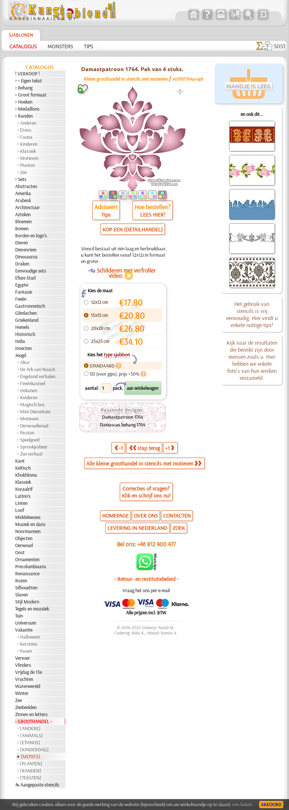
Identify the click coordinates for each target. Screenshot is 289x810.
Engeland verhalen (37, 376)
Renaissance (27, 573)
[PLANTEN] (31, 763)
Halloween (30, 637)
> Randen (24, 116)
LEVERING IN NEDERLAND (137, 527)
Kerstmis (28, 644)
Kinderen (28, 144)
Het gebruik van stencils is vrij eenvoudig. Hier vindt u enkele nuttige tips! (252, 314)
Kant (20, 461)
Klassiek (28, 151)
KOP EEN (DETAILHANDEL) (133, 229)
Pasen (26, 651)
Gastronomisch (30, 306)
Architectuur (27, 207)
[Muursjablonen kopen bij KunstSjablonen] (193, 19)
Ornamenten (27, 559)
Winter (22, 693)
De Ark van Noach (37, 369)
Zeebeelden (26, 707)
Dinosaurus (26, 256)
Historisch (25, 334)
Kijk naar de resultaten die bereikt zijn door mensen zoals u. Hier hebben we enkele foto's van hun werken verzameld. (252, 360)
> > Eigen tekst (28, 80)
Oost (20, 552)
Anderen (28, 123)
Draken (22, 263)
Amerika (23, 193)
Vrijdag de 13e (28, 672)
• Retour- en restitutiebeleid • (146, 578)
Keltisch (23, 468)
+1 (167, 447)
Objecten (23, 538)
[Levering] (234, 19)
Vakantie (23, 630)
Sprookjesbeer (34, 447)
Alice (24, 362)
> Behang (23, 87)
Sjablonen (21, 35)
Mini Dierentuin (35, 411)
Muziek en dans (30, 524)
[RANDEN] (30, 770)
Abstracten (26, 186)
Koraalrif (23, 489)
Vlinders (23, 665)
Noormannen (28, 531)
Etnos (25, 130)
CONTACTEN (177, 515)
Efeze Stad (25, 278)
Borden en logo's (31, 235)
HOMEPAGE (115, 515)
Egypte (21, 285)
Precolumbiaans (30, 566)
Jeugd (20, 355)
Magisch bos (32, 404)
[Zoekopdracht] (248, 19)
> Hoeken (23, 102)
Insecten (23, 348)
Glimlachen (26, 313)
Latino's (23, 496)
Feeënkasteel (32, 383)
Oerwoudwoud (34, 425)
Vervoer (22, 658)
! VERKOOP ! (27, 73)
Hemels (22, 327)
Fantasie (23, 292)
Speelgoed (29, 440)
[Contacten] (221, 19)
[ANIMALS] (31, 735)
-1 (121, 447)
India (20, 341)
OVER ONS (146, 515)
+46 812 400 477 (156, 543)
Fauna (26, 137)
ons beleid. (242, 804)
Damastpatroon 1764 (122, 417)
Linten (21, 503)
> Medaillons (27, 109)
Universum (25, 623)
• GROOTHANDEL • (33, 721)
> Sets (20, 179)
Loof (19, 510)
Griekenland (26, 320)
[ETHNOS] (30, 742)
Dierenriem (25, 249)
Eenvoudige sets (30, 271)
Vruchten (24, 679)
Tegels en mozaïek (32, 608)
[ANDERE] (30, 728)
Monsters (60, 46)
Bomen (22, 228)
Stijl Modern (27, 601)
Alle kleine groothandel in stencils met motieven (139, 463)
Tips (88, 46)
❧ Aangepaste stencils (37, 784)
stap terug (148, 447)
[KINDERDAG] (34, 749)
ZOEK (179, 527)
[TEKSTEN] (30, 777)
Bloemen (23, 221)
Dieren (21, 242)
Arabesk (23, 200)
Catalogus (23, 46)
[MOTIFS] (30, 756)
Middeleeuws (28, 517)
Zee (23, 172)
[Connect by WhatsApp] (146, 568)
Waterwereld (27, 686)
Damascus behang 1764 (122, 424)
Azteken (23, 214)
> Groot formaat (31, 95)
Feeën (20, 299)
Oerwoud (24, 545)
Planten (27, 165)
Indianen (28, 390)
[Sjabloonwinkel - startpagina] (63, 19)
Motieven (29, 158)
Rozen (21, 580)
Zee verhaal (31, 454)
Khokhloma (26, 475)
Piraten (27, 432)
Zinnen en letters (31, 714)
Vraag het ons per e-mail (146, 590)
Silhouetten (26, 587)
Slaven (21, 594)
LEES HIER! (152, 214)
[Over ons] (207, 19)
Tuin (19, 616)
